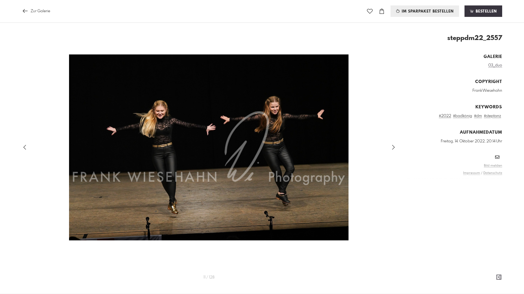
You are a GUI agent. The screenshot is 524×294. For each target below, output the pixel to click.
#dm (478, 116)
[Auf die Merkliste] (370, 11)
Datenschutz (492, 173)
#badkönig (462, 116)
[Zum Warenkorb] (382, 11)
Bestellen (485, 11)
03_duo (495, 65)
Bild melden (493, 165)
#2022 (445, 116)
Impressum (471, 173)
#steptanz (492, 116)
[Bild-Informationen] (499, 277)
